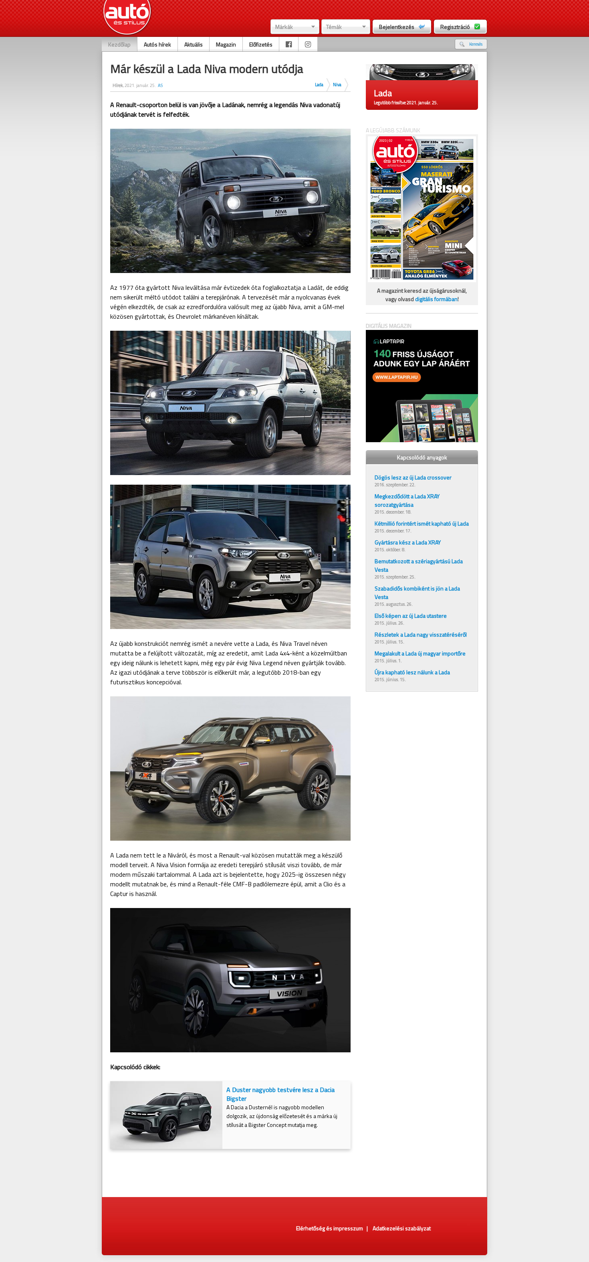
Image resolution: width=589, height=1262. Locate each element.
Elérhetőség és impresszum (329, 1228)
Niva (337, 84)
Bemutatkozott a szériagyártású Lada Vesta (419, 565)
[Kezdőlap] (127, 18)
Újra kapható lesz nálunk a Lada (412, 672)
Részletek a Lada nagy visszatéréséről (421, 634)
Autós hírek (157, 44)
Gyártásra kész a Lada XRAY (408, 542)
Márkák (284, 26)
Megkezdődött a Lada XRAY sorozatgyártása (407, 500)
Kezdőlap (119, 44)
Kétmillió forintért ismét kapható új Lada (422, 523)
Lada (319, 84)
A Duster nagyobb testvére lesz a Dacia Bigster (280, 1094)
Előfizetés (260, 44)
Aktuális (193, 44)
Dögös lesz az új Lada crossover (413, 477)
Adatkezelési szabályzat (402, 1228)
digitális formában (436, 299)
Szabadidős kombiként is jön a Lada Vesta (417, 592)
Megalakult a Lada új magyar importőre (420, 653)
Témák (334, 26)
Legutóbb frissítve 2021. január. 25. (406, 102)
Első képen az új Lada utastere (411, 615)
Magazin (226, 44)
